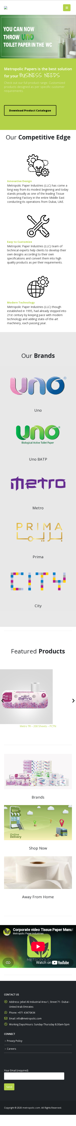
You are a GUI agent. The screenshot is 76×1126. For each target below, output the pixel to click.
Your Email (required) (16, 1070)
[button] (2, 700)
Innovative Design (19, 181)
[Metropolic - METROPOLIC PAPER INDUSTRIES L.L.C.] (12, 7)
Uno (38, 410)
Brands (38, 797)
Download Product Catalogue (30, 110)
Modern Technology (21, 302)
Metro (38, 507)
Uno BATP (38, 459)
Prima (38, 556)
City (38, 605)
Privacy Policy (14, 1040)
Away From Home (38, 896)
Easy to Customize (19, 242)
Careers (11, 1048)
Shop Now (38, 848)
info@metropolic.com (29, 1018)
